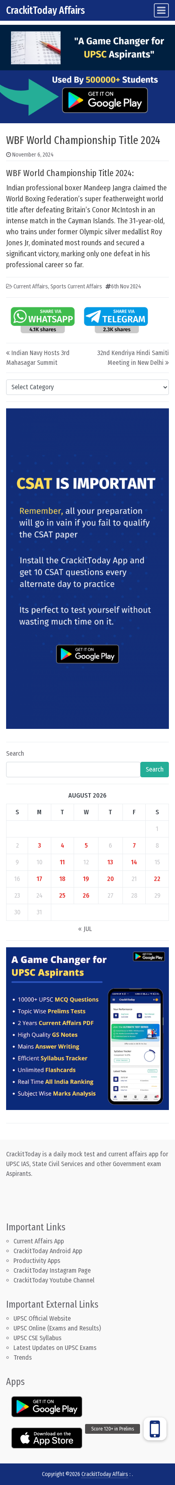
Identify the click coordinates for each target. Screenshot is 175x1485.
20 (110, 879)
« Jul (85, 929)
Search (15, 753)
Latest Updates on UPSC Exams (54, 1348)
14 (134, 862)
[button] (155, 1428)
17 (39, 879)
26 (86, 895)
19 (86, 879)
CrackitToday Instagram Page (52, 1270)
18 (62, 879)
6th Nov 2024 (126, 286)
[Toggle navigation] (161, 10)
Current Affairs (30, 286)
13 (110, 862)
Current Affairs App (38, 1241)
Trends (22, 1357)
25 (62, 895)
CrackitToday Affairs (45, 10)
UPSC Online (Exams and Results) (57, 1328)
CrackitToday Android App (47, 1251)
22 (157, 879)
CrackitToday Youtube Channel (53, 1280)
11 (62, 862)
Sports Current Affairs (76, 286)
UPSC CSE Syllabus (38, 1338)
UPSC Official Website (42, 1318)
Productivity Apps (36, 1261)
